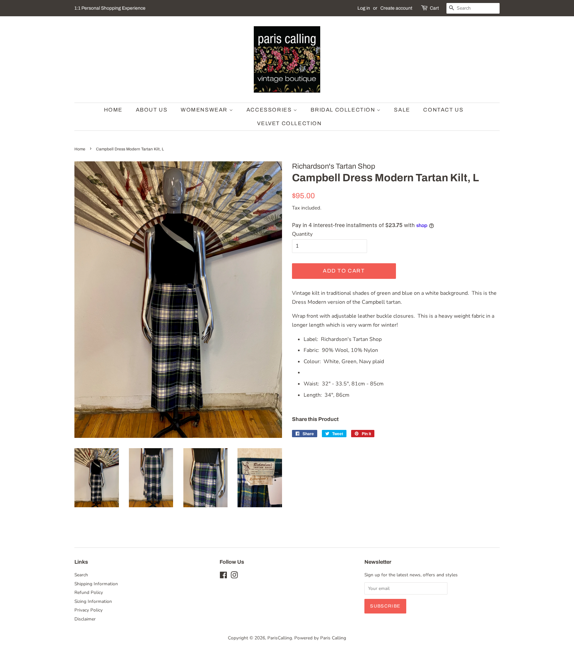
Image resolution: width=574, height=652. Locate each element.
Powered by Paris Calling (320, 638)
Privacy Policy (88, 610)
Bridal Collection (344, 110)
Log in (363, 8)
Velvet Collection (289, 123)
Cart (434, 8)
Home (113, 110)
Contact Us (443, 110)
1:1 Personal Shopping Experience (109, 8)
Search (81, 575)
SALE (402, 110)
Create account (396, 8)
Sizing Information (93, 601)
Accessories (269, 110)
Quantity (302, 234)
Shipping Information (96, 584)
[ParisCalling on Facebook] (223, 576)
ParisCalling (279, 638)
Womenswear (205, 110)
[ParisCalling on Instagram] (234, 576)
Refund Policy (88, 592)
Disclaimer (85, 619)
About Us (152, 110)
